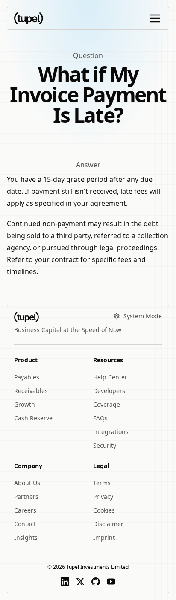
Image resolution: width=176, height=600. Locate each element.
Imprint (104, 537)
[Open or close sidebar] (155, 18)
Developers (109, 391)
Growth (24, 404)
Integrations (111, 432)
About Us (27, 483)
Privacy (103, 496)
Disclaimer (108, 524)
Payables (26, 377)
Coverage (106, 404)
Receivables (31, 391)
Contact (25, 524)
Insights (26, 537)
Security (104, 445)
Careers (25, 510)
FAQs (100, 418)
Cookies (104, 510)
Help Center (110, 377)
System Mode (142, 316)
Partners (26, 496)
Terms (102, 483)
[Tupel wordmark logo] (28, 18)
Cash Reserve (33, 418)
